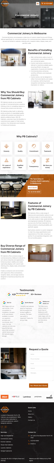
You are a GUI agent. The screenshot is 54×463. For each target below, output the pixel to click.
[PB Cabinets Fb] (2, 427)
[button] (37, 3)
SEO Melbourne (41, 458)
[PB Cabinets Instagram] (5, 427)
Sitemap (3, 460)
